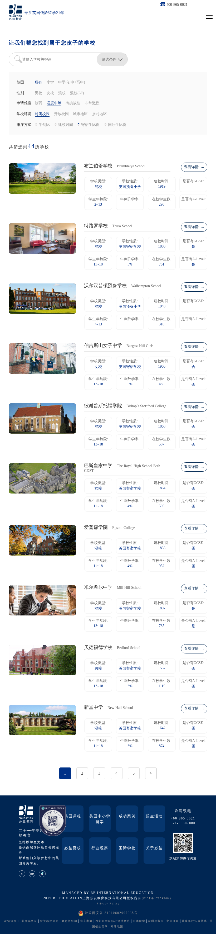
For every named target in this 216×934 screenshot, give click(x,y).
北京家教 (86, 921)
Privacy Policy (108, 903)
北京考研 (172, 921)
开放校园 (61, 114)
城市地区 (80, 114)
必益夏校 (72, 848)
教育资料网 (69, 921)
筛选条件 (109, 59)
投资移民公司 (49, 921)
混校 (62, 93)
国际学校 (127, 848)
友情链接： (12, 921)
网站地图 (117, 926)
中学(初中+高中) (71, 82)
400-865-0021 (177, 5)
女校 (50, 93)
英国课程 (72, 816)
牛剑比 (44, 125)
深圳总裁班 (156, 921)
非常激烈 (92, 103)
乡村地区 (99, 114)
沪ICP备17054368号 (157, 898)
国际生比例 (117, 125)
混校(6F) (77, 93)
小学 (50, 82)
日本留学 (139, 921)
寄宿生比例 (90, 125)
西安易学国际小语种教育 (112, 921)
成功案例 (127, 816)
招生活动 (154, 816)
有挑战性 (73, 103)
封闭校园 (42, 114)
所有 (38, 82)
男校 (38, 93)
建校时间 (65, 125)
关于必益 (154, 848)
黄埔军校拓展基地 (194, 921)
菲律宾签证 (29, 921)
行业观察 (99, 848)
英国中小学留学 (99, 819)
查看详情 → (194, 167)
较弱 (38, 103)
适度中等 (54, 103)
